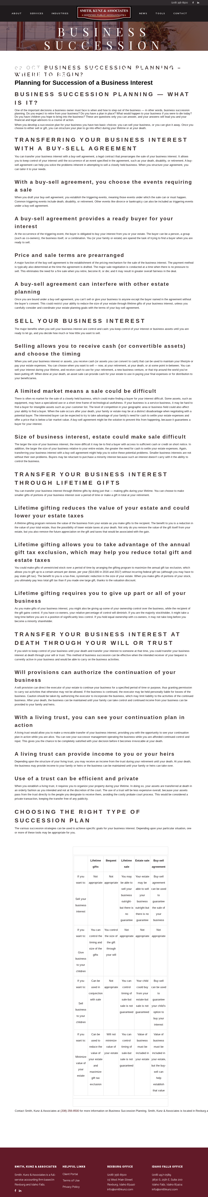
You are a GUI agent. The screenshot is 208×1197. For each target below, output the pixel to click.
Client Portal (70, 1174)
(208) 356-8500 (179, 2)
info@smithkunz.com (120, 1189)
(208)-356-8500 (69, 1110)
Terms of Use (71, 1180)
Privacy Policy (71, 1186)
